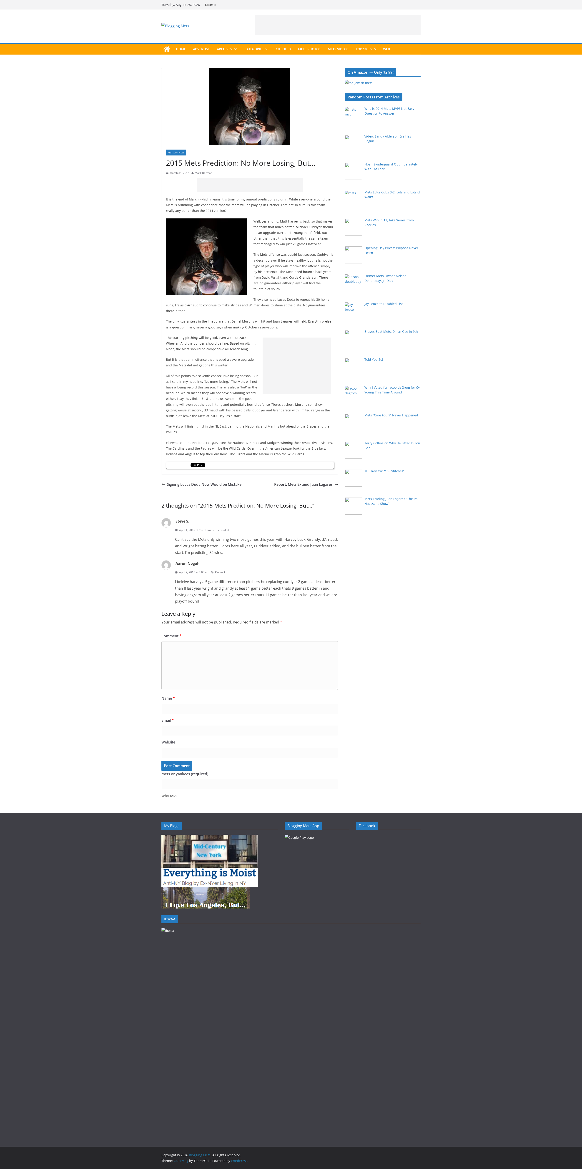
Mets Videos (338, 49)
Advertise (201, 49)
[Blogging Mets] (166, 49)
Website (168, 742)
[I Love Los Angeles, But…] (205, 889)
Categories (253, 49)
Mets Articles (176, 152)
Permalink (223, 530)
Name (168, 698)
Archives (224, 49)
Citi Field (283, 49)
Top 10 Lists (366, 49)
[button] (234, 49)
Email (167, 720)
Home (181, 49)
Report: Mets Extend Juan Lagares (303, 484)
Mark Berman (203, 173)
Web (386, 49)
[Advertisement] (338, 25)
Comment (171, 635)
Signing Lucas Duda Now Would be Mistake (204, 484)
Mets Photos (309, 49)
